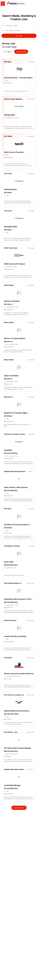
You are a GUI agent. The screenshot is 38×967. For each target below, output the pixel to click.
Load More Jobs (19, 808)
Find (20, 36)
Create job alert (21, 52)
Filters (9, 52)
